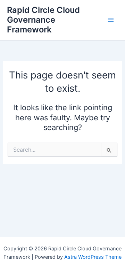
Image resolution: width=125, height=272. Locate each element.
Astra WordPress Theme (93, 257)
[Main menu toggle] (110, 20)
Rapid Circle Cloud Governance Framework (43, 20)
